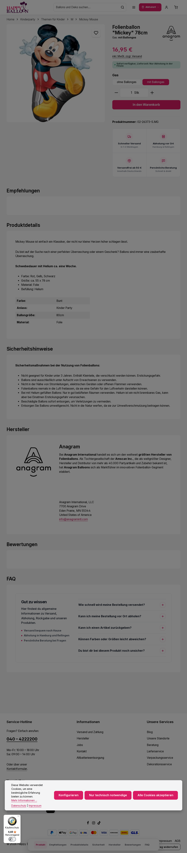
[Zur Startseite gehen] (17, 7)
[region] (56, 73)
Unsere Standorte (158, 738)
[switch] (12, 839)
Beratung (153, 745)
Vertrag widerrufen (165, 846)
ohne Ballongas (126, 82)
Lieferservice (155, 751)
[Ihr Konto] (166, 7)
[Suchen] (122, 7)
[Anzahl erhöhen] (152, 92)
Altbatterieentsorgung (90, 757)
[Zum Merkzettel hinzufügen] (96, 33)
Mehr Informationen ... (24, 800)
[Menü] (133, 7)
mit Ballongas (155, 82)
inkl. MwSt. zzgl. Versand (127, 56)
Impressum (165, 841)
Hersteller (83, 738)
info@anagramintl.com (73, 519)
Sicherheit (98, 844)
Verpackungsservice (160, 757)
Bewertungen (133, 844)
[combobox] (86, 7)
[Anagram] (171, 33)
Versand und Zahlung (90, 732)
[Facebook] (88, 823)
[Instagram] (94, 823)
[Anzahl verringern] (116, 92)
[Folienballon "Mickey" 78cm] (56, 73)
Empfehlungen (57, 844)
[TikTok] (99, 823)
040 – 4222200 (22, 738)
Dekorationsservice (159, 764)
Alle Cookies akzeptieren (155, 795)
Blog (150, 732)
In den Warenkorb (146, 104)
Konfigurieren (69, 795)
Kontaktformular (17, 769)
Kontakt (82, 751)
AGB (177, 841)
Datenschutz (18, 805)
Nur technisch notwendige (108, 795)
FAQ (147, 844)
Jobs (80, 745)
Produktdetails (79, 844)
